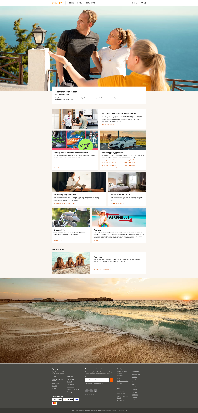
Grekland (134, 389)
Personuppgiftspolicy (80, 410)
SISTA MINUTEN (91, 3)
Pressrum (54, 385)
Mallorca (134, 382)
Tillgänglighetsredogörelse (74, 392)
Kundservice (70, 376)
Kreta (133, 384)
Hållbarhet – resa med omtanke (57, 379)
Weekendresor (136, 374)
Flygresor (134, 376)
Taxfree (119, 378)
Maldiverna (135, 394)
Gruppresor (120, 383)
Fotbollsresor (120, 391)
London (134, 379)
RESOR (71, 3)
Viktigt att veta (70, 379)
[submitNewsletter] (111, 380)
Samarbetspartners (122, 386)
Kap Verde (134, 400)
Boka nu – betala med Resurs (122, 396)
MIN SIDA (134, 3)
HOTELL (79, 3)
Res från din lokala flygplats (122, 372)
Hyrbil (118, 388)
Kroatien (134, 397)
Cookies (72, 410)
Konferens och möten (122, 380)
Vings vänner (120, 400)
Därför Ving (55, 388)
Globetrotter (108, 410)
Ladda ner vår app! (90, 394)
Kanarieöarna (135, 387)
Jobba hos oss (55, 383)
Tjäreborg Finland (101, 410)
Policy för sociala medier (73, 389)
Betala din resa (121, 393)
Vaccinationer (70, 387)
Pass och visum (70, 384)
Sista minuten (135, 371)
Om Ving (54, 376)
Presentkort (120, 375)
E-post (86, 377)
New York (134, 392)
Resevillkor (69, 381)
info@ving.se (114, 410)
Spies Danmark (94, 410)
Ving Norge (87, 410)
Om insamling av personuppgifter (94, 383)
